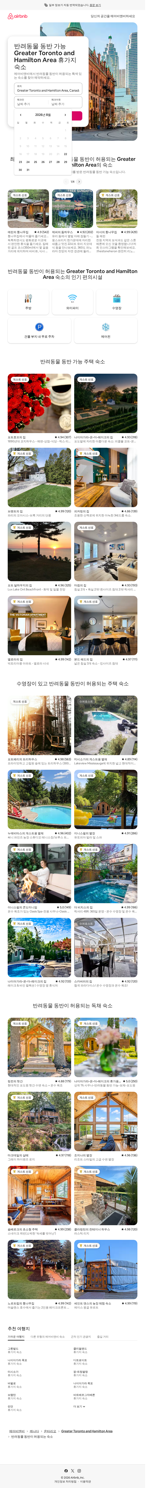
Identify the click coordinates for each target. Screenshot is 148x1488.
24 (27, 162)
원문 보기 (95, 5)
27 (50, 162)
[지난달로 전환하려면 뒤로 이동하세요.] (21, 115)
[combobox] (48, 90)
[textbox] (31, 104)
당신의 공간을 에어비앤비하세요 (113, 16)
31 (28, 170)
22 (65, 154)
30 (20, 170)
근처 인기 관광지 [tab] (81, 1336)
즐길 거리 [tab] (102, 1336)
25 (35, 162)
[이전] (66, 182)
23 (20, 162)
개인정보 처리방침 (65, 1481)
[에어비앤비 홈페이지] (17, 16)
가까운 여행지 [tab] (16, 1336)
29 (65, 162)
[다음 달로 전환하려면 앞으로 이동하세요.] (65, 115)
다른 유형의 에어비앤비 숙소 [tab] (48, 1336)
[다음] (79, 182)
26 (43, 162)
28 (58, 162)
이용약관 (85, 1481)
